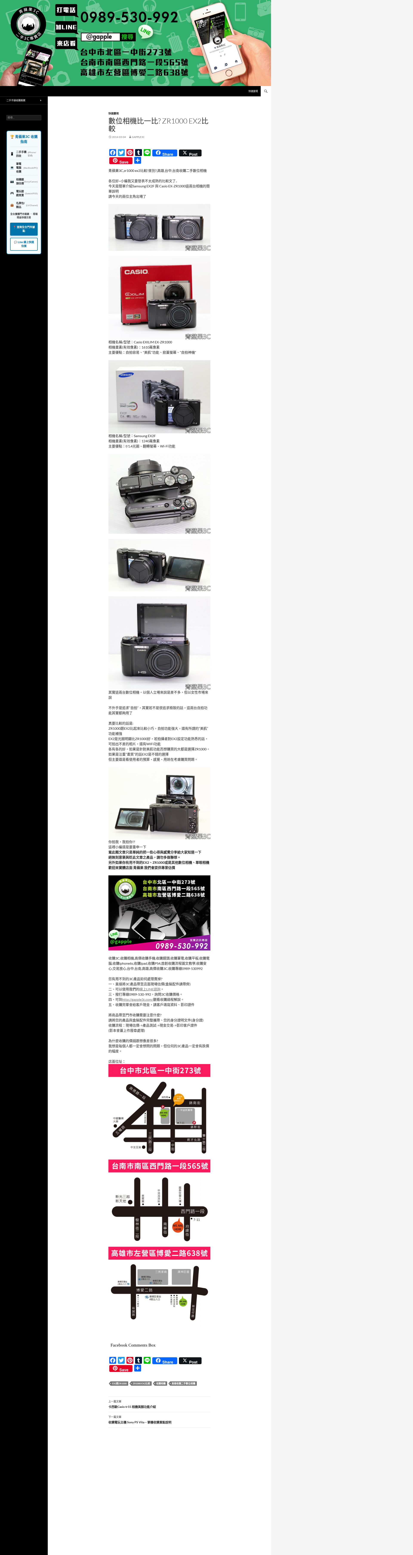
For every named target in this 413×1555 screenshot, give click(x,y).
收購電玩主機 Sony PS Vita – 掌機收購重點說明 (139, 1419)
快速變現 (253, 91)
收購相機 (161, 1383)
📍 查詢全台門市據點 (24, 229)
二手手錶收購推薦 (15, 100)
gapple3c (138, 137)
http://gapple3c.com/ (137, 999)
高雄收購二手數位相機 (183, 1383)
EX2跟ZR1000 (119, 1383)
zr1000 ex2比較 (141, 1383)
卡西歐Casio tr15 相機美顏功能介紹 (132, 1404)
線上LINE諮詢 (149, 989)
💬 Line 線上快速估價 (24, 244)
